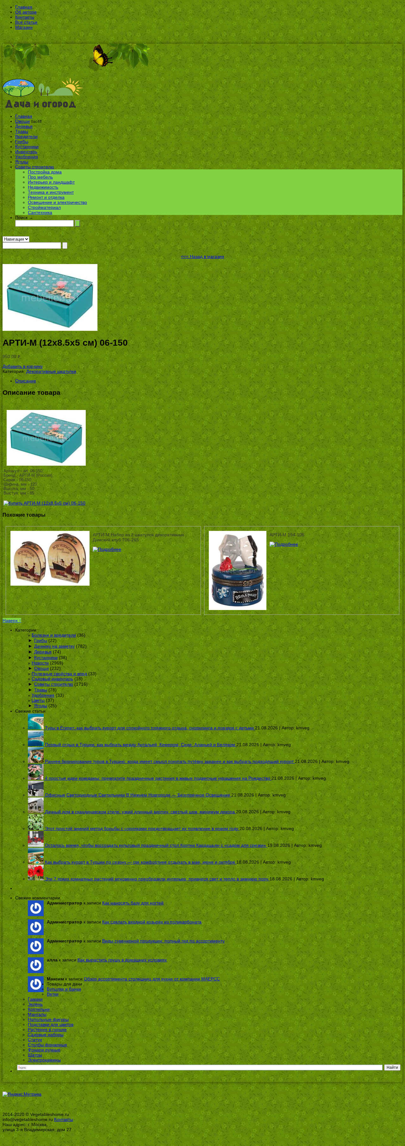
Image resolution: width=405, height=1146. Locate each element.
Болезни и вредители (54, 635)
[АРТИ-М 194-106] (284, 544)
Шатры (35, 1054)
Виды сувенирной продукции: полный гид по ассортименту (163, 940)
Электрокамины (44, 1059)
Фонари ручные (44, 1049)
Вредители (26, 136)
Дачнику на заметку (54, 646)
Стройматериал (44, 207)
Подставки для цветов (50, 1024)
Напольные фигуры (48, 1019)
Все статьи (26, 22)
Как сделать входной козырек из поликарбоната (152, 921)
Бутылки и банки (64, 989)
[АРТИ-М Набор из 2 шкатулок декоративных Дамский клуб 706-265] (107, 549)
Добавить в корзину (23, 366)
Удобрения (26, 156)
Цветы (38, 700)
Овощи (22, 121)
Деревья (24, 126)
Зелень (35, 1004)
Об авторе (26, 12)
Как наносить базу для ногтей (133, 902)
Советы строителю (34, 166)
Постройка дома (45, 171)
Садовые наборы (46, 1034)
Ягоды (21, 161)
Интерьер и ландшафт (51, 182)
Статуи (35, 1039)
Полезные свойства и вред (59, 673)
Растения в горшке (47, 1029)
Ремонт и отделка (46, 197)
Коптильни (39, 1009)
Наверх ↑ (12, 620)
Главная (23, 6)
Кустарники (27, 146)
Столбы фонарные (47, 1044)
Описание (25, 380)
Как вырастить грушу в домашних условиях (122, 959)
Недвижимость (43, 187)
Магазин (24, 27)
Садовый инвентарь (52, 678)
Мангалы (37, 1014)
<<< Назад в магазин (202, 256)
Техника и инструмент (51, 192)
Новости (40, 662)
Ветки (53, 994)
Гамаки (35, 999)
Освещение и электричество (57, 202)
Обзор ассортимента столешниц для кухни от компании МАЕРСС (152, 978)
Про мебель (40, 176)
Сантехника (40, 212)
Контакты (24, 17)
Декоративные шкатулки (51, 371)
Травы (21, 131)
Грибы (21, 141)
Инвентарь (26, 151)
